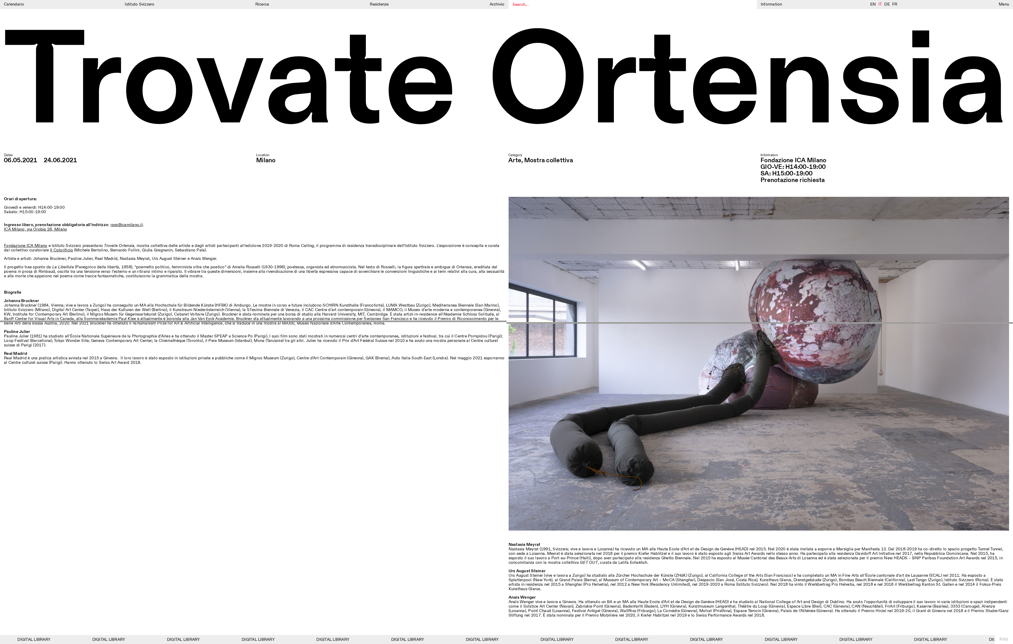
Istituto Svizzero (139, 4)
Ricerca (262, 4)
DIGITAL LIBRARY (83, 639)
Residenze (379, 4)
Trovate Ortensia (506, 84)
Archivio (497, 4)
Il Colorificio (61, 250)
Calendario (14, 4)
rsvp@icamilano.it (127, 224)
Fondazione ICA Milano (25, 245)
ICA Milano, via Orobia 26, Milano (35, 229)
